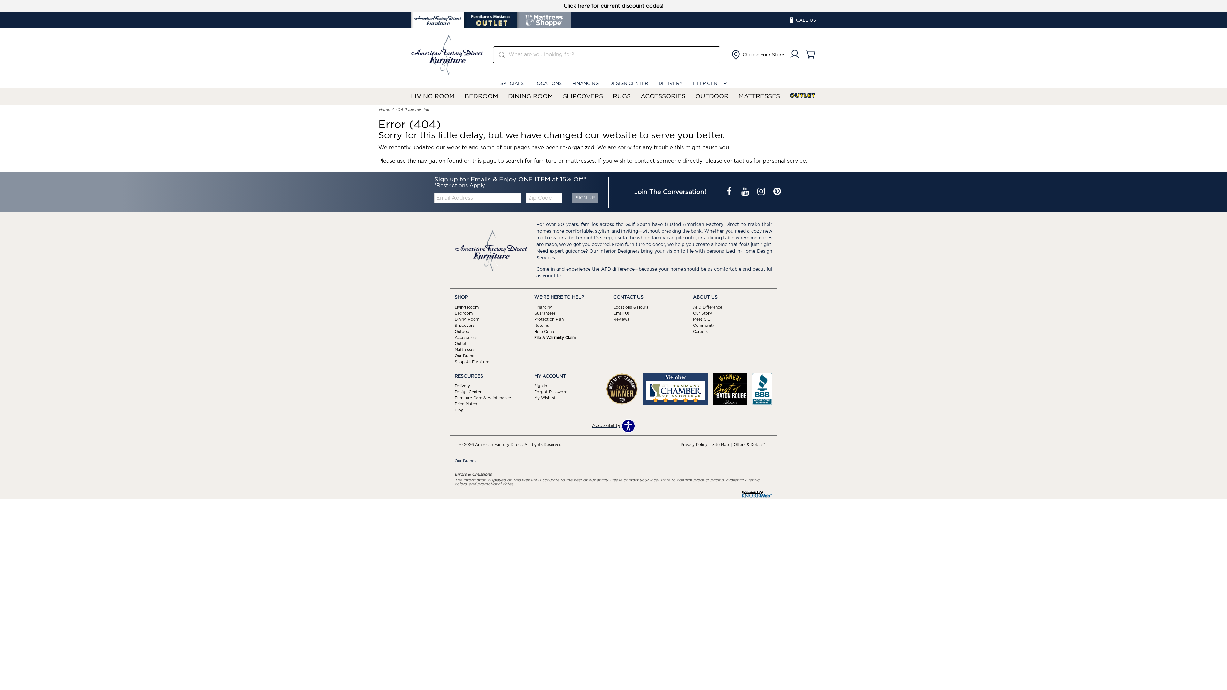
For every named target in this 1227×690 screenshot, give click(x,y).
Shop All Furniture (472, 362)
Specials (512, 83)
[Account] (794, 55)
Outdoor (712, 97)
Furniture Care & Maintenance (483, 398)
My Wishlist (545, 398)
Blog (459, 410)
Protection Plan (549, 319)
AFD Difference (707, 307)
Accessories (663, 97)
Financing (585, 83)
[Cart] (810, 55)
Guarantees (545, 313)
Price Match (466, 404)
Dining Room (530, 97)
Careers (700, 332)
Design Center (628, 83)
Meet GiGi (702, 319)
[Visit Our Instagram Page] (762, 192)
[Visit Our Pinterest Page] (777, 192)
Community (704, 325)
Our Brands (465, 355)
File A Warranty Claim (555, 338)
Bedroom (481, 97)
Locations (548, 83)
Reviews (621, 319)
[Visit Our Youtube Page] (746, 192)
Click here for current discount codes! (614, 6)
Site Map (720, 445)
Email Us (622, 313)
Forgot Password (550, 392)
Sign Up (585, 198)
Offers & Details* (749, 445)
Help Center (710, 83)
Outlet (803, 95)
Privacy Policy (694, 445)
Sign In (540, 386)
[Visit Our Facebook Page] (730, 192)
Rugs (622, 97)
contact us (738, 161)
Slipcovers (583, 97)
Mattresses (759, 97)
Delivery (671, 83)
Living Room (433, 97)
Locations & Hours (631, 307)
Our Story (702, 313)
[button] (757, 55)
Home (384, 109)
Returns (541, 325)
